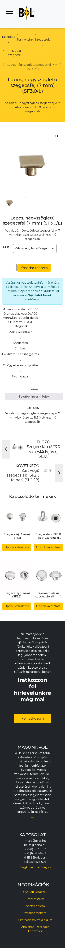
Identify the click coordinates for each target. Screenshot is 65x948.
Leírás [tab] (33, 389)
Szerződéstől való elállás (35, 920)
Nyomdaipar (20, 376)
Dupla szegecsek (20, 331)
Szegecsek (20, 343)
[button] (57, 136)
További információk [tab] (34, 396)
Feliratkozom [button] (32, 718)
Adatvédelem (35, 906)
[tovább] (32, 817)
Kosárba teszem (34, 268)
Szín (6, 246)
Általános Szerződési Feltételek (35, 929)
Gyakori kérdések (35, 892)
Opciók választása (17, 547)
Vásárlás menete (35, 913)
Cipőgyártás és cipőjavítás (20, 365)
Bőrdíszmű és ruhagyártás (20, 354)
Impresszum (35, 899)
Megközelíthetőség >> (35, 867)
